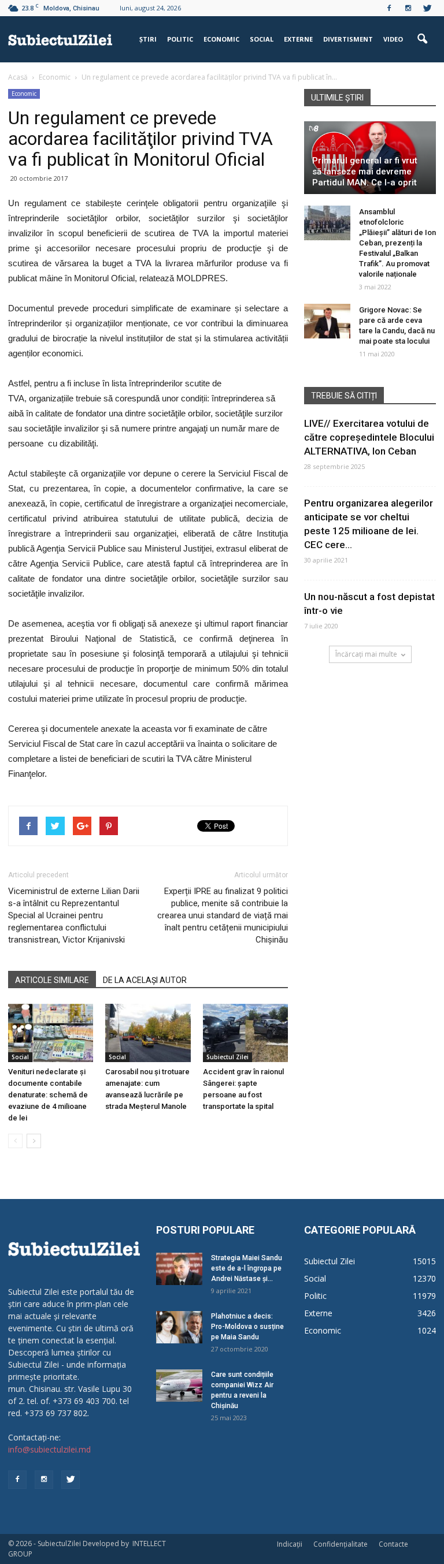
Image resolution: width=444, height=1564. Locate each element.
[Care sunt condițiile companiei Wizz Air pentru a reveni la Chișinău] (179, 1385)
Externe (298, 39)
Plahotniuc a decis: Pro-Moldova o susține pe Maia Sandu (247, 1326)
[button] (422, 39)
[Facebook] (389, 8)
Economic (221, 39)
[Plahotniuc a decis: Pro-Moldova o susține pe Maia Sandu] (179, 1327)
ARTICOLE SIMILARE (52, 980)
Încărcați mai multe (366, 654)
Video (393, 39)
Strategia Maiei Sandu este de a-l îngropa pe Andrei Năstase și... (246, 1268)
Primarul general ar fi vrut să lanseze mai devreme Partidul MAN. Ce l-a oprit (364, 171)
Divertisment (348, 39)
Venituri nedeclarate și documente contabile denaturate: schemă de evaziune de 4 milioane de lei (48, 1094)
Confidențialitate (340, 1544)
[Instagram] (408, 8)
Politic (180, 39)
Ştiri (148, 39)
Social (261, 39)
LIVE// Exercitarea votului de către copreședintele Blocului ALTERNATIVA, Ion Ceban (369, 437)
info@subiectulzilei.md (49, 1449)
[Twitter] (427, 8)
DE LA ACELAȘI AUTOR (145, 980)
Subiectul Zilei (227, 1057)
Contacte (393, 1544)
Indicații (289, 1544)
